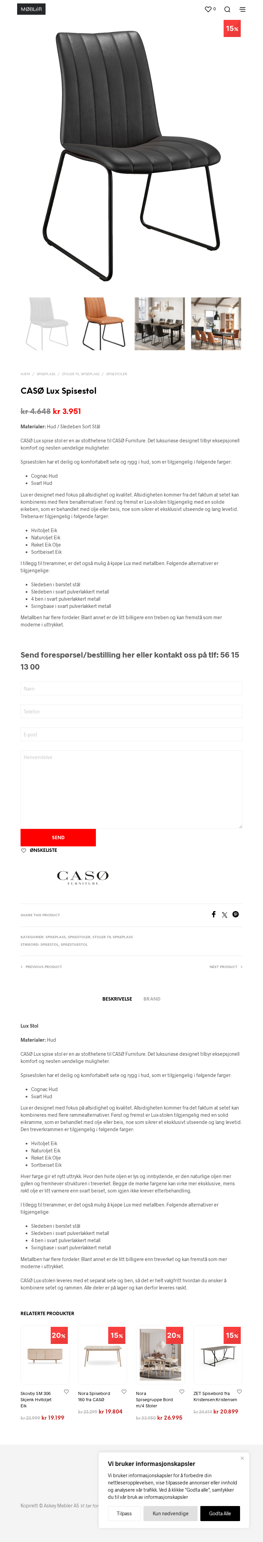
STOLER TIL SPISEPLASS (80, 374)
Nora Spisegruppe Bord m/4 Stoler (154, 1399)
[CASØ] (83, 878)
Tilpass (124, 1513)
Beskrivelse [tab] (117, 999)
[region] (174, 1490)
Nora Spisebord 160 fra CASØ (94, 1396)
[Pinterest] (237, 915)
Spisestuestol (74, 945)
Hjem (25, 374)
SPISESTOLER (116, 374)
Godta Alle (220, 1513)
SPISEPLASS (46, 374)
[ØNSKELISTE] (66, 1391)
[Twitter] (227, 915)
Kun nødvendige (171, 1513)
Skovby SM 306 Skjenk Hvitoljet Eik (36, 1399)
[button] (210, 8)
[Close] (242, 1458)
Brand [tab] (152, 999)
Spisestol (49, 945)
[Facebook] (216, 915)
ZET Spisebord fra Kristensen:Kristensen (215, 1396)
